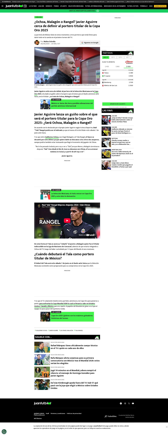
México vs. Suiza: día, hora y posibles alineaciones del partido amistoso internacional (72, 104)
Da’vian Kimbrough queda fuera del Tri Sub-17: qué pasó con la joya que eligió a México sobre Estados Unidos (74, 385)
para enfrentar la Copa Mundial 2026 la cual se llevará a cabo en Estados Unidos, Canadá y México (64, 305)
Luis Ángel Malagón (66, 330)
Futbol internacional (93, 6)
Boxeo (151, 6)
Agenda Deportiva (160, 6)
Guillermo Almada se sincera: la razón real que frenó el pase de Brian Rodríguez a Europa (122, 131)
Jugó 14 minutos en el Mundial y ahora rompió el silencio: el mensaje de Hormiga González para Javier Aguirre (73, 373)
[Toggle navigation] (2, 6)
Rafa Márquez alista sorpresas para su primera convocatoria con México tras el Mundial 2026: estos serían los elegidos (75, 360)
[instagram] (125, 403)
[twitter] (129, 403)
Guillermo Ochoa (51, 137)
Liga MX (41, 6)
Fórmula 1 (144, 6)
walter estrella (49, 41)
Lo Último (33, 6)
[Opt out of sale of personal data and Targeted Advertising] (4, 431)
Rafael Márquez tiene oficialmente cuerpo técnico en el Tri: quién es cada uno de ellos (74, 347)
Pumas (56, 6)
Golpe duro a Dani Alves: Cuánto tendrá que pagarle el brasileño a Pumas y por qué (122, 165)
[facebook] (121, 403)
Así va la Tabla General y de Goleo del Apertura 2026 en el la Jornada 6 (122, 154)
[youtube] (133, 403)
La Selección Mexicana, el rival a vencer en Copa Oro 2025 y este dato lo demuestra (71, 195)
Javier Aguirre (53, 330)
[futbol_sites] (110, 416)
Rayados (49, 6)
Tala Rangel (79, 330)
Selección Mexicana (76, 6)
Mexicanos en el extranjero (115, 6)
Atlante (63, 6)
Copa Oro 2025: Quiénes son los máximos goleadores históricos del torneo (72, 317)
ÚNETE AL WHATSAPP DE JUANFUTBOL (82, 11)
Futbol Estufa (132, 6)
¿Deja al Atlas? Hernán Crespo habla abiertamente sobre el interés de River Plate (122, 120)
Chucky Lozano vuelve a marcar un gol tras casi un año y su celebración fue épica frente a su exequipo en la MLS (122, 142)
